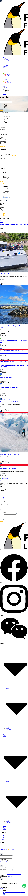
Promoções (5, 731)
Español (8, 76)
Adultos (4, 515)
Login (4, 92)
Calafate (7, 728)
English (8, 75)
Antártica (4, 733)
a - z (3, 195)
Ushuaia (7, 59)
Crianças (4, 517)
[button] (15, 89)
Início (4, 645)
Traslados (2, 145)
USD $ (14, 891)
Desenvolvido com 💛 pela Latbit (7, 849)
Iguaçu (6, 730)
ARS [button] (4, 78)
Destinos (4, 58)
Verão (9, 727)
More (1, 181)
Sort (4, 183)
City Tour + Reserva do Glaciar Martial (10, 402)
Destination (2, 115)
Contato (4, 735)
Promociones (2, 143)
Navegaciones (3, 142)
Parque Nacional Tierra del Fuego (9, 387)
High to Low (5, 192)
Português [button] (6, 73)
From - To (2, 126)
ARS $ (4, 894)
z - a (3, 196)
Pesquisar (2, 146)
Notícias (4, 71)
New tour (5, 188)
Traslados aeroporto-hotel (7, 377)
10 (3, 498)
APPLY (14, 155)
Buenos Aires (8, 729)
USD (6, 79)
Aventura (2, 138)
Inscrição (4, 94)
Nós (3, 734)
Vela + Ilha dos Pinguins (6, 273)
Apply (2, 521)
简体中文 (8, 74)
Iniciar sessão (10, 876)
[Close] (1, 854)
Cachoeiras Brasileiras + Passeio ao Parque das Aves (14, 353)
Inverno (9, 726)
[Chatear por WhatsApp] (24, 886)
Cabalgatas (2, 139)
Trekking (2, 137)
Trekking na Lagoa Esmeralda (8, 468)
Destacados (2, 141)
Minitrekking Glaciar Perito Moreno (9, 454)
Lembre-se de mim (5, 860)
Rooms (4, 512)
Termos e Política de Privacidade (14, 874)
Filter (4, 215)
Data (4, 213)
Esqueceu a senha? (4, 861)
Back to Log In (3, 888)
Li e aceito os (11, 874)
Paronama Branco (5, 480)
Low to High (5, 191)
